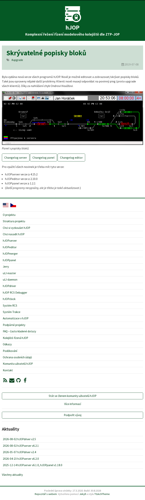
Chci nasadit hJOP (14, 234)
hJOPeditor (10, 247)
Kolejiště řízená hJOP (15, 338)
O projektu (9, 215)
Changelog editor (71, 157)
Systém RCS (10, 305)
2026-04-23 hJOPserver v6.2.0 (21, 458)
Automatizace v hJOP (16, 318)
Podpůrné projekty (14, 325)
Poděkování (10, 351)
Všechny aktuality (12, 474)
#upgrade (17, 60)
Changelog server (15, 157)
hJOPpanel (9, 260)
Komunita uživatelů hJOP (18, 363)
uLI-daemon (10, 279)
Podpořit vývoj (72, 415)
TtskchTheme (102, 494)
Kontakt (8, 370)
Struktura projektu (14, 221)
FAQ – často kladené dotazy (19, 331)
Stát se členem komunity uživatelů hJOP (72, 396)
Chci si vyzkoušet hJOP (16, 228)
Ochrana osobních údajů (17, 357)
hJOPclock (9, 299)
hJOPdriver (9, 286)
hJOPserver (10, 240)
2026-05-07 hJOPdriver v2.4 (19, 452)
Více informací (72, 404)
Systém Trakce (11, 312)
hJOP (72, 27)
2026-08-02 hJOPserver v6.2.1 (21, 445)
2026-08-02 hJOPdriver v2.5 (19, 439)
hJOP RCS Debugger (15, 292)
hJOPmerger (10, 253)
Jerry (6, 266)
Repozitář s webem (46, 494)
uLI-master (9, 273)
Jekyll (82, 494)
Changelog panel (43, 157)
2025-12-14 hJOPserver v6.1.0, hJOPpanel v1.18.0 (32, 465)
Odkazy (7, 344)
